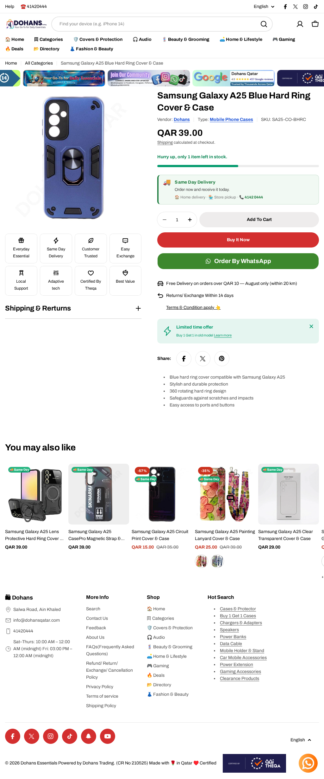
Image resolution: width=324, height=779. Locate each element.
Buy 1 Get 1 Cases (238, 615)
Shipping (165, 142)
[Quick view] (56, 477)
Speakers (229, 629)
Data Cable (231, 643)
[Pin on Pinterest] (221, 358)
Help (9, 6)
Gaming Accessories (240, 671)
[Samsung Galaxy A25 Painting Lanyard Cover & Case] (225, 494)
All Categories (39, 63)
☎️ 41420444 (34, 6)
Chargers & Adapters (241, 622)
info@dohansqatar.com (36, 620)
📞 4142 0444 (251, 197)
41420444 (23, 631)
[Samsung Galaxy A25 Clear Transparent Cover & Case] (288, 494)
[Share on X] (202, 358)
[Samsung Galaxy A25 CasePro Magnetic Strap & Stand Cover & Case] (98, 494)
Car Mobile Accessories (243, 657)
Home (11, 63)
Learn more (223, 335)
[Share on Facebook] (183, 358)
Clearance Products (239, 678)
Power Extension (236, 664)
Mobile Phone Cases (231, 119)
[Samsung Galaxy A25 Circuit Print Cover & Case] (162, 494)
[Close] (311, 326)
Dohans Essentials (39, 763)
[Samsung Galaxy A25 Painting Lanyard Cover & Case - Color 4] (217, 561)
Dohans (182, 119)
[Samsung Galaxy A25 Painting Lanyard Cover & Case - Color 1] (201, 561)
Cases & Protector (238, 608)
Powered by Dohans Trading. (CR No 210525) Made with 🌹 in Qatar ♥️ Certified (137, 763)
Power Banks (233, 636)
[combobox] (162, 24)
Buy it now (238, 239)
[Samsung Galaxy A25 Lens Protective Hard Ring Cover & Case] (35, 494)
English (261, 6)
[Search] (264, 24)
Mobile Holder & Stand (242, 650)
